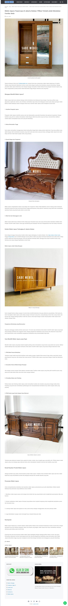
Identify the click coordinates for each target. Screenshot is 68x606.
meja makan (51, 235)
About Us (10, 589)
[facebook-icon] (29, 601)
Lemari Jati (10, 587)
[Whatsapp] (65, 603)
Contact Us (10, 591)
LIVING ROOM (34, 2)
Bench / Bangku (11, 583)
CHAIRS (40, 2)
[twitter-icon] (31, 601)
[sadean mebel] (9, 2)
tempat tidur (11, 236)
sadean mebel (35, 603)
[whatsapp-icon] (39, 601)
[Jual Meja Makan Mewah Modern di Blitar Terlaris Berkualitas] (12, 551)
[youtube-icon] (37, 601)
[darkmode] (60, 2)
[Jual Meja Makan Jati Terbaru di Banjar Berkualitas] (41, 551)
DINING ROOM (19, 2)
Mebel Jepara (10, 594)
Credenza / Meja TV (12, 585)
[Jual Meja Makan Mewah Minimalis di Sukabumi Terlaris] (26, 551)
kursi (59, 235)
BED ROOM (27, 2)
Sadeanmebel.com (23, 83)
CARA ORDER (54, 2)
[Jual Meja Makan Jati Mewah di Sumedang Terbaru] (56, 551)
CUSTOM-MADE (47, 2)
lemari (55, 235)
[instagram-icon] (34, 601)
